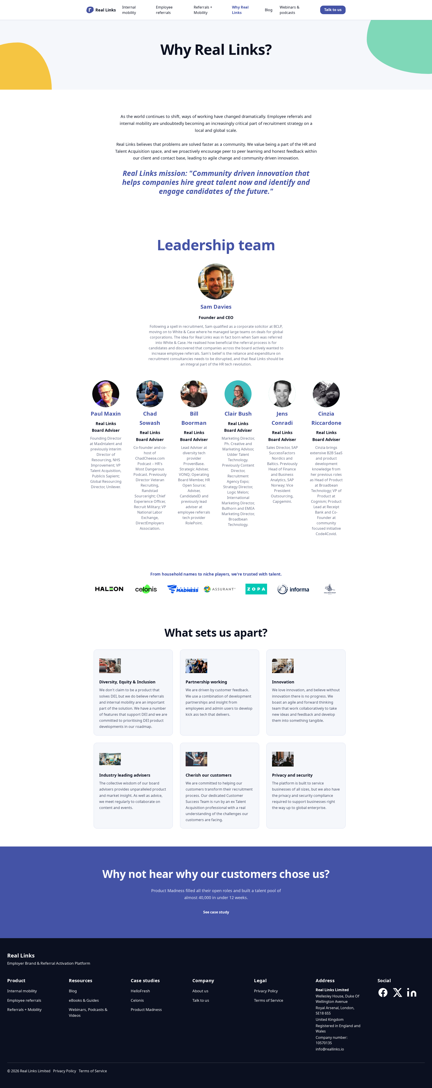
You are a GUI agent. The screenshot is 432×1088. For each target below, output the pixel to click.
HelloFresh (140, 990)
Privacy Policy (266, 990)
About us (200, 990)
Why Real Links (240, 10)
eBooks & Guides (84, 1000)
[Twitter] (397, 992)
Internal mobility (129, 10)
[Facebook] (383, 992)
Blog (268, 9)
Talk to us (333, 9)
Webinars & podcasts (289, 10)
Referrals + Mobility (203, 10)
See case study (216, 912)
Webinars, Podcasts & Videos (88, 1012)
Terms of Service (268, 1000)
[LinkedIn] (411, 992)
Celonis (137, 1000)
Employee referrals (164, 10)
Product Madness (146, 1009)
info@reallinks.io (330, 1049)
